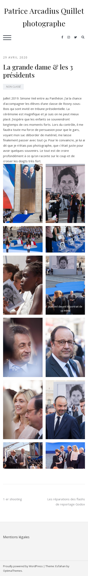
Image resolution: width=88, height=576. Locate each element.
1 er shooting (12, 499)
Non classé (13, 86)
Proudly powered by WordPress (23, 566)
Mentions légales (16, 537)
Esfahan (60, 566)
